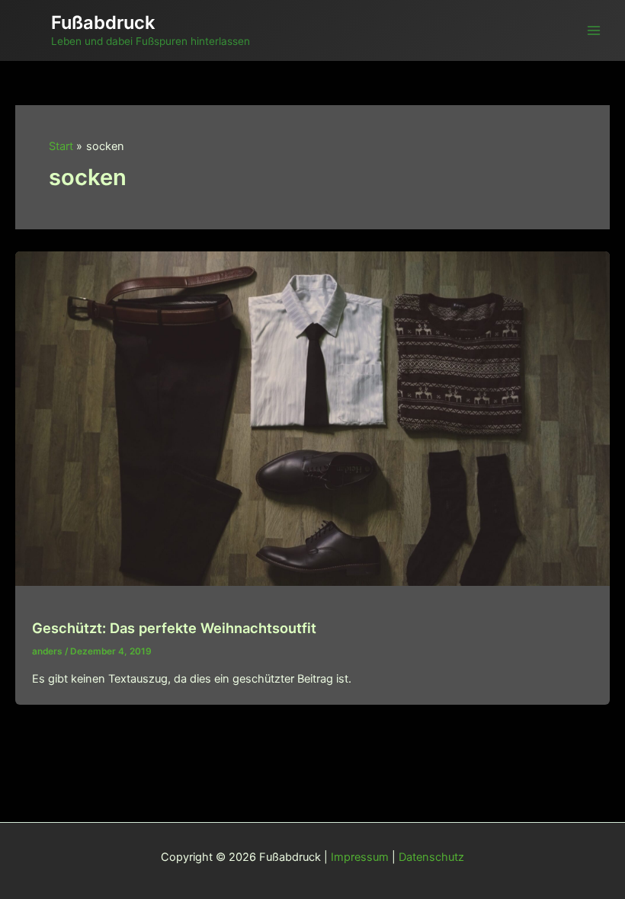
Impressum (360, 857)
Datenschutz (431, 857)
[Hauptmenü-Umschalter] (594, 30)
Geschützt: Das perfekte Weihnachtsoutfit (174, 627)
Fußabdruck (103, 22)
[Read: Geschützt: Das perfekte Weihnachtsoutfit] (312, 418)
